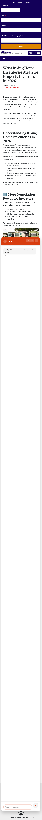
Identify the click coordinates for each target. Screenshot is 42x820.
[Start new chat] (32, 240)
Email (3, 16)
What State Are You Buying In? (12, 36)
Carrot (32, 817)
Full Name (5, 5)
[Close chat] (36, 240)
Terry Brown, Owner (12, 88)
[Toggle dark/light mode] (28, 240)
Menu (4, 58)
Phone (3, 26)
